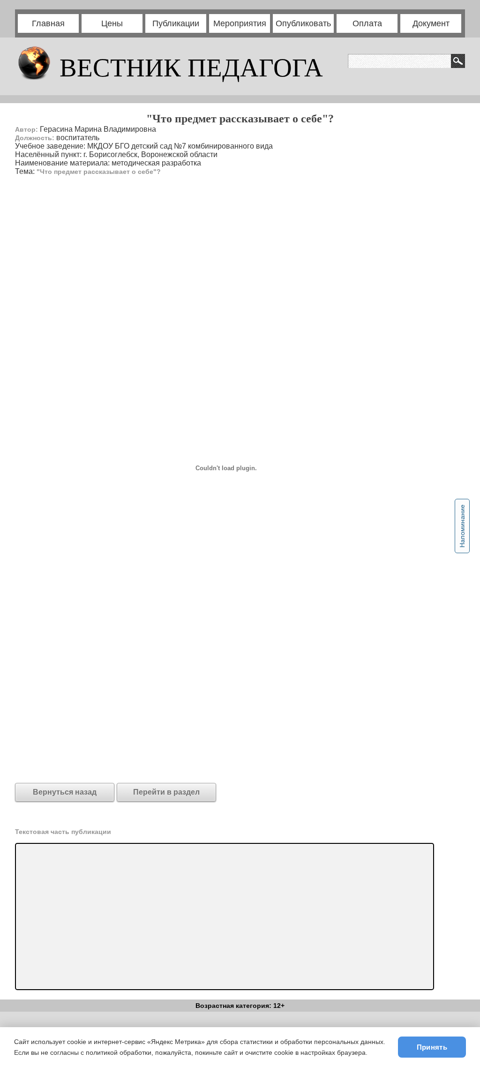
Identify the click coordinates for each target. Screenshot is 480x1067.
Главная (48, 23)
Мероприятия (239, 23)
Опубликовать (303, 23)
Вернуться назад (65, 792)
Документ (431, 23)
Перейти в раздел (166, 792)
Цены (112, 23)
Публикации (175, 23)
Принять (432, 1047)
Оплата (367, 23)
